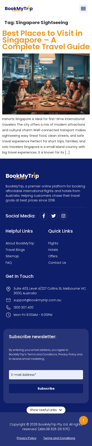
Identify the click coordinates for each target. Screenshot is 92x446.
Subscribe (46, 388)
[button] (83, 8)
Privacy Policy (67, 354)
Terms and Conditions (42, 354)
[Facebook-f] (44, 216)
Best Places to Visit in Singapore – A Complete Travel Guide (46, 40)
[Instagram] (63, 216)
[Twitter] (54, 216)
